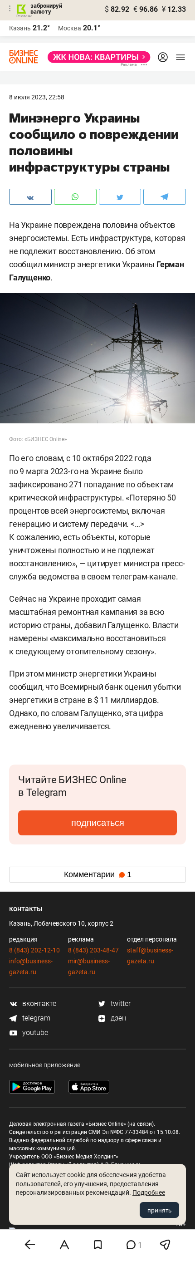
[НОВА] (96, 57)
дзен (117, 1018)
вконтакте (38, 1003)
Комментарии (98, 874)
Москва (69, 28)
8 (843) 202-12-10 (34, 950)
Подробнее (148, 1192)
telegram (35, 1018)
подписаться (97, 823)
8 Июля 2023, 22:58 (36, 97)
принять (159, 1210)
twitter (120, 1003)
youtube (34, 1032)
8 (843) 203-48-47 (93, 950)
